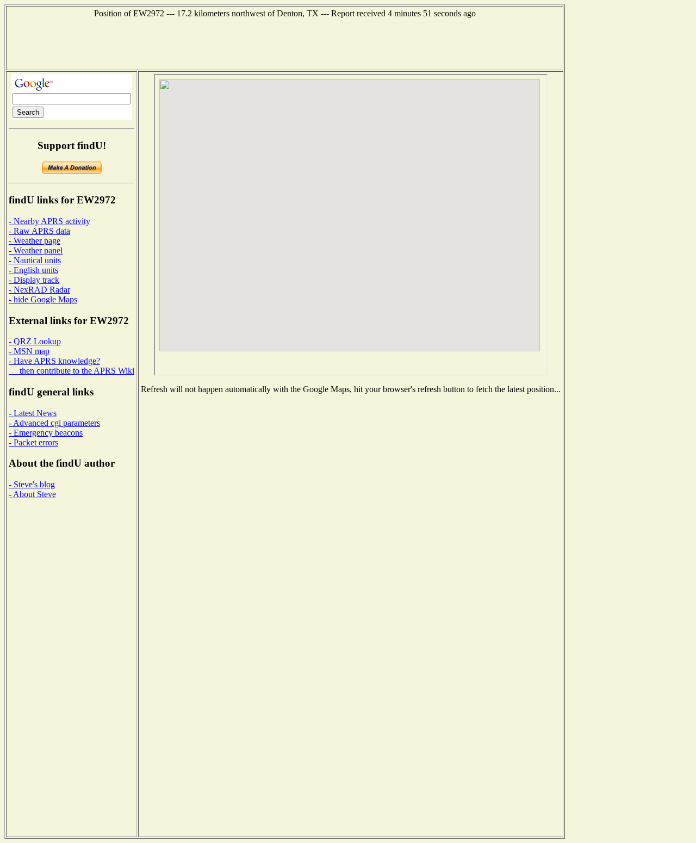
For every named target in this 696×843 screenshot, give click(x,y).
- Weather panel (36, 250)
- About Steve (32, 494)
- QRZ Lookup (35, 341)
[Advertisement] (285, 42)
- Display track (34, 279)
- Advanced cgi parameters (54, 422)
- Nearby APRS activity (49, 221)
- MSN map (29, 351)
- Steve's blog (32, 484)
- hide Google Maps (43, 299)
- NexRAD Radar (39, 289)
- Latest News (33, 413)
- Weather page (34, 240)
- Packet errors (33, 442)
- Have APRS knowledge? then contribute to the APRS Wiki (71, 365)
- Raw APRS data (39, 230)
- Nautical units (35, 260)
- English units (33, 270)
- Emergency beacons (46, 432)
